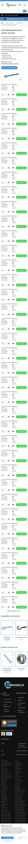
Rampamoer (4, 788)
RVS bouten (4, 760)
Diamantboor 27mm (6, 813)
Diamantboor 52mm (6, 818)
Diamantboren (18, 796)
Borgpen (3, 805)
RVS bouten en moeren (7, 776)
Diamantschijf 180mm (20, 813)
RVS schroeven (5, 762)
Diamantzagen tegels (20, 812)
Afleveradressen (8, 702)
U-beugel (17, 783)
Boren (16, 760)
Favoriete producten (6, 710)
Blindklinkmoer (18, 763)
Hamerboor (4, 783)
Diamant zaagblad (19, 810)
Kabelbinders (4, 789)
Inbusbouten (4, 770)
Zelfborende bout (5, 778)
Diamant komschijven (20, 817)
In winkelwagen (21, 94)
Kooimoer (17, 784)
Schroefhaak (4, 807)
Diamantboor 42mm (6, 817)
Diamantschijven (19, 807)
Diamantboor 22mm (6, 812)
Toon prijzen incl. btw (14, 611)
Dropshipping (21, 707)
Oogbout (17, 773)
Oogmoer (17, 775)
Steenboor (3, 784)
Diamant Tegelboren (20, 815)
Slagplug (3, 791)
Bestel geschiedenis (7, 705)
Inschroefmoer (4, 786)
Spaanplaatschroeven (6, 763)
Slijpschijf (17, 767)
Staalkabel (3, 796)
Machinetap (18, 786)
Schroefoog (19, 23)
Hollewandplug (18, 780)
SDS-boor (3, 781)
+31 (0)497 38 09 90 (21, 751)
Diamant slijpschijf (19, 809)
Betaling (20, 700)
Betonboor (4, 780)
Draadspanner (4, 810)
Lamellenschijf (4, 804)
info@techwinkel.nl (22, 754)
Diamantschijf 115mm (20, 820)
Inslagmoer (4, 799)
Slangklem (17, 788)
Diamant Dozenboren (20, 818)
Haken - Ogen (9, 23)
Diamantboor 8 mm (19, 792)
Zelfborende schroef (6, 775)
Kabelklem (3, 802)
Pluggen (17, 778)
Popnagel (17, 762)
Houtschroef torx (5, 773)
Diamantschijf (18, 797)
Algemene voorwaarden (21, 711)
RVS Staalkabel (5, 797)
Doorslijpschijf (18, 765)
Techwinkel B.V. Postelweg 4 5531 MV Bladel (22, 745)
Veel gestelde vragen (21, 704)
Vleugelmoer (4, 801)
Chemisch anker (19, 776)
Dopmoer (17, 770)
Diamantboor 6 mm (19, 791)
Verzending (21, 697)
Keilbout (3, 792)
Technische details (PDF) (9, 67)
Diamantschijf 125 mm (20, 804)
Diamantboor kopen (20, 789)
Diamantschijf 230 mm (20, 805)
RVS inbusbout (5, 771)
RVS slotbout (4, 768)
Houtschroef (18, 781)
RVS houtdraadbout (6, 765)
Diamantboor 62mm (6, 820)
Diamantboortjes (19, 794)
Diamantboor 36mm (6, 815)
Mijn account (7, 699)
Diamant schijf (18, 799)
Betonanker (4, 794)
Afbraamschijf (18, 768)
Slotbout (3, 767)
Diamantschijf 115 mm (20, 801)
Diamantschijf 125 (19, 802)
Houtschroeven (19, 771)
